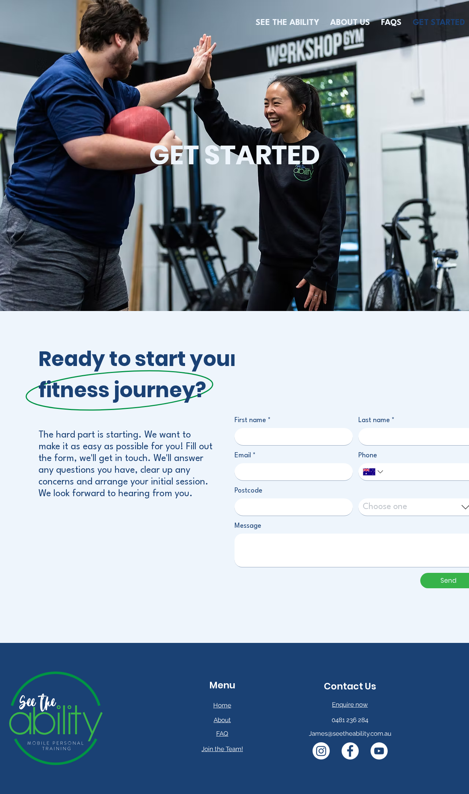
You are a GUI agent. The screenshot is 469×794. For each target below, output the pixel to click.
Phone (367, 455)
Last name (376, 420)
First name (252, 420)
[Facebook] (350, 751)
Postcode (248, 490)
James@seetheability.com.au (350, 733)
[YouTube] (379, 751)
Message (247, 526)
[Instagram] (321, 751)
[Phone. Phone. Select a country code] (374, 471)
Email (245, 455)
